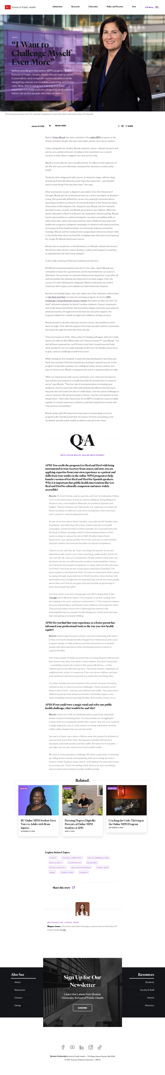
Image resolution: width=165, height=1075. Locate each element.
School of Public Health (67, 1056)
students (84, 872)
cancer (53, 858)
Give (134, 6)
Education (93, 6)
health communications (98, 858)
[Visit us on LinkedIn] (81, 1046)
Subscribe (82, 1007)
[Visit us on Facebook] (63, 1046)
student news (67, 872)
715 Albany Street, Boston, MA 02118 (101, 1056)
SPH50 (52, 872)
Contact (18, 997)
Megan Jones (60, 125)
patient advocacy (57, 867)
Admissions (57, 6)
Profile (63, 929)
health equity (56, 862)
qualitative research (81, 867)
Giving (17, 1005)
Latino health (74, 862)
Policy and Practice (115, 6)
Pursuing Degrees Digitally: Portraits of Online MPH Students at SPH (80, 824)
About (17, 981)
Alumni (150, 997)
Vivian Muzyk (58, 137)
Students (149, 981)
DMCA (97, 1059)
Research (75, 6)
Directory (149, 1005)
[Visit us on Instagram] (91, 1046)
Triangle (53, 597)
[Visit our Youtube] (72, 1046)
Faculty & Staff (147, 989)
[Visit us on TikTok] (101, 1047)
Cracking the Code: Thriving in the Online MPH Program (126, 822)
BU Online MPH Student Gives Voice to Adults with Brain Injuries (38, 824)
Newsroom (19, 989)
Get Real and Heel (56, 296)
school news (102, 867)
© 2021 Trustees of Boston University (79, 1059)
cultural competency (72, 858)
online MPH (95, 137)
